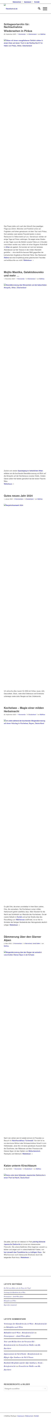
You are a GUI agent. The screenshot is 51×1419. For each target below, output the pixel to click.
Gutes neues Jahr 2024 (18, 495)
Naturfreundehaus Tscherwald (22, 1140)
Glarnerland (28, 943)
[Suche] (38, 9)
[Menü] (43, 9)
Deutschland (29, 499)
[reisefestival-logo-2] (21, 9)
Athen (8, 247)
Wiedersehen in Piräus (18, 31)
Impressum (27, 2)
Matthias (42, 34)
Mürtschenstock (34, 1151)
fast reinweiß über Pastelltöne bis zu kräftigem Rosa (22, 1252)
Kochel (19, 917)
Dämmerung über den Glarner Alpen (22, 938)
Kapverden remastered (10, 1305)
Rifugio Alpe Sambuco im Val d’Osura (18, 1357)
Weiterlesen (27, 260)
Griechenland (32, 34)
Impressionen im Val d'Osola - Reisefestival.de (21, 1354)
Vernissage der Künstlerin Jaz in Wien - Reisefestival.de (25, 1323)
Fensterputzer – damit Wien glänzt (13, 1296)
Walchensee (20, 919)
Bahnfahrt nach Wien (10, 1301)
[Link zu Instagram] (45, 1416)
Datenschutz (17, 2)
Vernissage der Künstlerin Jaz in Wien (14, 1292)
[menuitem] (17, 2)
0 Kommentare (18, 499)
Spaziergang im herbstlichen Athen (30, 470)
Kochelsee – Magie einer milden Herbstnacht (24, 709)
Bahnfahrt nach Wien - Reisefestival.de (19, 1332)
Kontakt (36, 2)
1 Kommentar (22, 34)
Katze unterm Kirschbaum (20, 1165)
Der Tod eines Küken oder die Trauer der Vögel (17, 1288)
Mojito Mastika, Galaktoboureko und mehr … (24, 273)
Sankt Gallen (36, 943)
